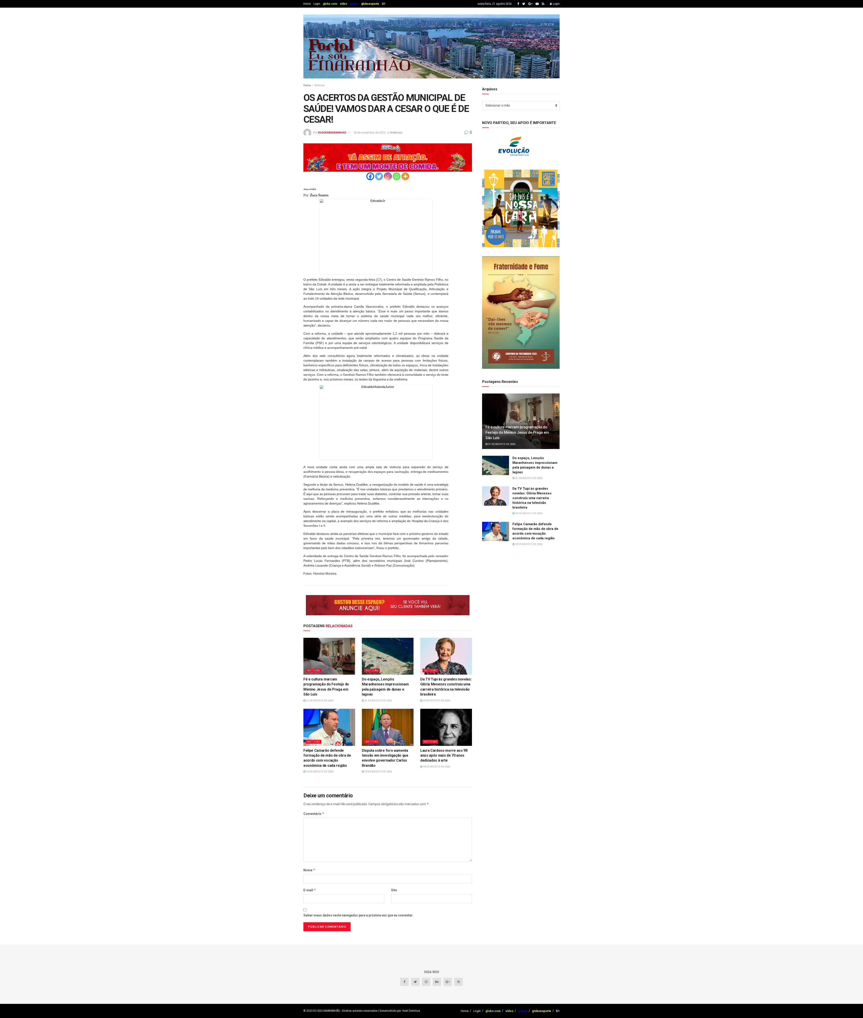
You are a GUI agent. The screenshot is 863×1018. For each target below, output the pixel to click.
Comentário (313, 813)
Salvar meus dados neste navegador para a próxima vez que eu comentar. (358, 915)
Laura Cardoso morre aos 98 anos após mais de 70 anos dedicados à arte (443, 755)
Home (307, 3)
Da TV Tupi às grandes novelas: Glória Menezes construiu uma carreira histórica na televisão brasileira (532, 498)
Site (394, 890)
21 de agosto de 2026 (319, 700)
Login (317, 3)
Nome (309, 870)
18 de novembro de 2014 (369, 132)
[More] (405, 176)
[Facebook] (370, 176)
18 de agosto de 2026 (436, 700)
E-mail (309, 890)
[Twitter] (379, 176)
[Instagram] (388, 176)
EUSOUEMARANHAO (332, 132)
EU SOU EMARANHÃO (326, 1010)
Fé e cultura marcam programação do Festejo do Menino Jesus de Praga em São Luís (517, 432)
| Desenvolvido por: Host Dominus (399, 1010)
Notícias (319, 85)
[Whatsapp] (396, 176)
